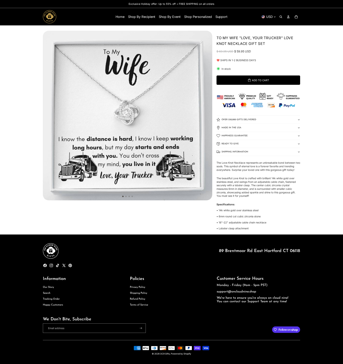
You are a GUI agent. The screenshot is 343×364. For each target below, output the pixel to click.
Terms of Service (139, 305)
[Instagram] (51, 265)
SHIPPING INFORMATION (235, 152)
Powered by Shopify (181, 353)
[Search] (281, 17)
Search (46, 293)
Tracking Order (51, 299)
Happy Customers (53, 305)
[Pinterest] (70, 265)
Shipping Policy (138, 293)
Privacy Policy (137, 287)
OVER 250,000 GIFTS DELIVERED (239, 120)
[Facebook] (45, 265)
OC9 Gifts (165, 353)
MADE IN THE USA (231, 128)
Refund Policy (137, 299)
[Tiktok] (57, 265)
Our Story (48, 287)
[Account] (288, 17)
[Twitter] (64, 265)
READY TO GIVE (230, 144)
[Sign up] (141, 328)
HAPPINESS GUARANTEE (235, 136)
